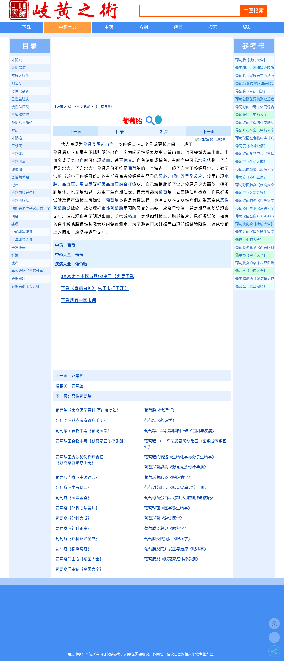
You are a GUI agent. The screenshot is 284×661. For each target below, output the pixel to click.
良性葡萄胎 (113, 208)
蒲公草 (251, 286)
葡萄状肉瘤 (254, 224)
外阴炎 (16, 60)
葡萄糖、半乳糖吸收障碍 (180, 431)
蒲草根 (251, 255)
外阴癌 (16, 138)
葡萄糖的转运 (180, 457)
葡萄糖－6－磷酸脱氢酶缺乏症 (185, 444)
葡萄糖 (160, 420)
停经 (87, 144)
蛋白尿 (86, 184)
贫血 (106, 160)
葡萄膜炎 (172, 559)
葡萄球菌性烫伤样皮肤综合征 (254, 122)
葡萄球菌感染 (176, 467)
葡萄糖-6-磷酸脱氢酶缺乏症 (254, 83)
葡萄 (132, 168)
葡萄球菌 (168, 508)
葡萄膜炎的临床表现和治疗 (254, 263)
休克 (128, 160)
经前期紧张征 (22, 232)
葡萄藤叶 (253, 114)
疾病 (178, 27)
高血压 (68, 184)
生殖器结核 (20, 114)
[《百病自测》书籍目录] (210, 139)
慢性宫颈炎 (20, 91)
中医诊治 (83, 107)
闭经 (14, 216)
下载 (26, 27)
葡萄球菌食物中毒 (83, 431)
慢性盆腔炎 (20, 107)
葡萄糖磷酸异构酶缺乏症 (254, 99)
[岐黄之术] (64, 19)
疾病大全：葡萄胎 (71, 264)
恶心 (163, 176)
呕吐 (176, 176)
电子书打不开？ (113, 288)
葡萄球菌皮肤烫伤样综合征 (79, 460)
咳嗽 (119, 216)
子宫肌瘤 (18, 162)
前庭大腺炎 (20, 75)
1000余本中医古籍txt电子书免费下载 (97, 276)
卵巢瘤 (69, 376)
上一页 (75, 132)
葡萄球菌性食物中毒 (254, 138)
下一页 (209, 132)
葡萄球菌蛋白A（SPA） (254, 216)
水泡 (202, 160)
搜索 (212, 27)
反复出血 (75, 160)
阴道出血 (105, 144)
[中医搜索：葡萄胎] (148, 120)
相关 (164, 132)
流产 (14, 263)
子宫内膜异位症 (23, 193)
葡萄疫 (73, 487)
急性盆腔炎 (20, 99)
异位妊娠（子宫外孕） (29, 271)
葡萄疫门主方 (79, 559)
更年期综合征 (22, 240)
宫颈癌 (16, 146)
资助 (247, 27)
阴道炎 (16, 83)
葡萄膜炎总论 (166, 528)
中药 (109, 27)
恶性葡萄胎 (73, 396)
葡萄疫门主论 (79, 569)
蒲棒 (249, 240)
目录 (120, 132)
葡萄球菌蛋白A (179, 498)
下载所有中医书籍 (78, 300)
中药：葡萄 (65, 245)
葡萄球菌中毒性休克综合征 (254, 107)
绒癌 (14, 185)
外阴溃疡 (18, 68)
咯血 (132, 216)
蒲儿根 (251, 271)
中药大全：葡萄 (69, 255)
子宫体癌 (18, 154)
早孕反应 (194, 176)
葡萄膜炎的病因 (168, 539)
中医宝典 (68, 27)
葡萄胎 (112, 200)
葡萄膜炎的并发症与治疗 (176, 549)
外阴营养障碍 (22, 122)
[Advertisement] (142, 71)
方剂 (143, 27)
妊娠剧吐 (18, 279)
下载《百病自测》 (78, 288)
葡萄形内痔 (77, 477)
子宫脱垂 (18, 247)
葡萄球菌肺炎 (168, 477)
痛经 (14, 224)
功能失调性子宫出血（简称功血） (30, 208)
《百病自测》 (104, 107)
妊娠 (14, 255)
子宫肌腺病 (20, 201)
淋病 (14, 130)
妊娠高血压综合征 (114, 184)
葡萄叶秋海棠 (254, 130)
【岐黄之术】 (63, 107)
